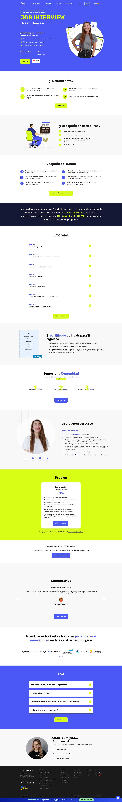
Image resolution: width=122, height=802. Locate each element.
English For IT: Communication (45, 780)
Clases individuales (64, 774)
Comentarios (69, 4)
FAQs (79, 4)
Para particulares (78, 774)
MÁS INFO (25, 61)
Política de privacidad (97, 795)
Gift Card (76, 777)
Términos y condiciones (76, 795)
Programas (48, 4)
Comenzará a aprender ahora (61, 193)
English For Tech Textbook (65, 775)
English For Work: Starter (44, 772)
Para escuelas (77, 775)
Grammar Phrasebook (64, 777)
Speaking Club (63, 772)
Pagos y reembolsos (86, 795)
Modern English (42, 787)
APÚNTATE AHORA (60, 523)
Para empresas (77, 772)
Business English (43, 774)
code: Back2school (86, 799)
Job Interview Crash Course (45, 785)
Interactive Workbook (64, 778)
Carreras (89, 774)
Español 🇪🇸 (98, 775)
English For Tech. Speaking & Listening (47, 778)
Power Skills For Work (43, 782)
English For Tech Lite (43, 777)
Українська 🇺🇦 (99, 773)
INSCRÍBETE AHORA (61, 316)
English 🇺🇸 (98, 772)
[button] (96, 3)
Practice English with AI (64, 780)
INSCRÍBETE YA (61, 400)
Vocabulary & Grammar (44, 788)
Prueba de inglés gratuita (65, 782)
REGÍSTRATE (61, 106)
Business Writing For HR (44, 783)
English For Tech (42, 775)
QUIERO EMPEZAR (61, 616)
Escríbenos (89, 775)
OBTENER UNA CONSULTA (61, 555)
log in (87, 3)
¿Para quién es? (35, 4)
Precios (59, 4)
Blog (88, 772)
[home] (23, 3)
